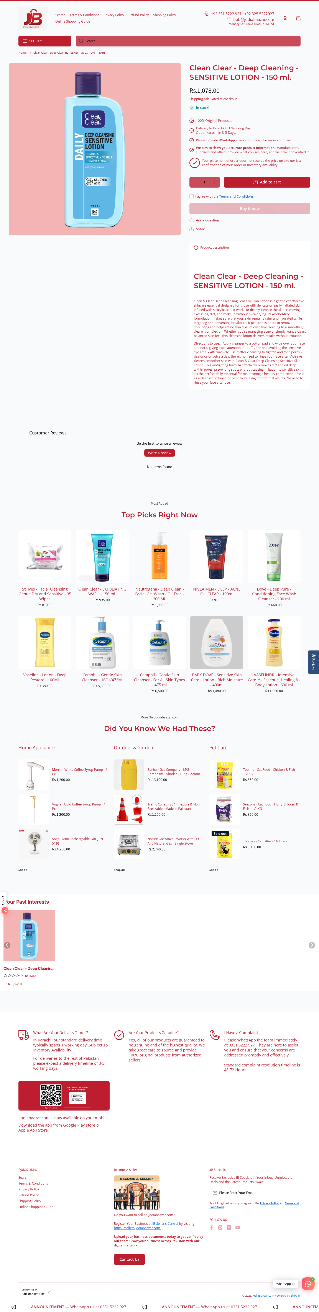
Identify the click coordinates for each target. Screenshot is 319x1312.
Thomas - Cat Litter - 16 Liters (265, 841)
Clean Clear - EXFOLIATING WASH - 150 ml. (102, 592)
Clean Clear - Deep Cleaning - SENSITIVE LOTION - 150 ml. (28, 968)
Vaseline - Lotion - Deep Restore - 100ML (45, 677)
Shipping (196, 99)
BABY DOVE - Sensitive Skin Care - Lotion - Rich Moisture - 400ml (217, 679)
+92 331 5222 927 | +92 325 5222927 (242, 14)
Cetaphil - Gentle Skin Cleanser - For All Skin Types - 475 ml (159, 679)
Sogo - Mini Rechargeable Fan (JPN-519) (78, 841)
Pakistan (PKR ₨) (33, 1294)
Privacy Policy (28, 1189)
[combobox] (188, 41)
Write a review (159, 453)
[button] (298, 18)
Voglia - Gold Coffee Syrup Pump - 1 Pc (79, 806)
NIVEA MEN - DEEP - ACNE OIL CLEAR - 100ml (216, 592)
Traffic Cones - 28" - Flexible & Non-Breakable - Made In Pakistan (174, 806)
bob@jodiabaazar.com (253, 19)
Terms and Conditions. (236, 196)
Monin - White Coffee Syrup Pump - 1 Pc (80, 771)
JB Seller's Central (165, 1223)
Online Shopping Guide (35, 1207)
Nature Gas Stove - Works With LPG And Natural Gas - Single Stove (174, 841)
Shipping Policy (29, 1201)
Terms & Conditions (33, 1183)
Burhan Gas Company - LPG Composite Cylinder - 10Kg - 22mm (174, 771)
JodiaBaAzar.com (263, 1295)
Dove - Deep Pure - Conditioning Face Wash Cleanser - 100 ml (274, 594)
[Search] (79, 41)
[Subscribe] (295, 1192)
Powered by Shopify (288, 1295)
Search (23, 1177)
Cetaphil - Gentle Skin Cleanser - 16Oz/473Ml (102, 677)
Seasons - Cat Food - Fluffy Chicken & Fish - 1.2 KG (270, 806)
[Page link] (64, 1096)
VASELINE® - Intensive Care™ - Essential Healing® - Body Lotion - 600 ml (274, 679)
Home (22, 52)
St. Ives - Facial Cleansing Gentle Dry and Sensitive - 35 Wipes (45, 594)
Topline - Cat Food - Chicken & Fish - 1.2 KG (270, 771)
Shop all (23, 870)
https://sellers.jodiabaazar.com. (137, 1228)
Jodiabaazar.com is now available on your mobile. (63, 1118)
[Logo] (32, 18)
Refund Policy (28, 1195)
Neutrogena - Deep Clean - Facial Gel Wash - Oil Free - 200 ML (159, 594)
